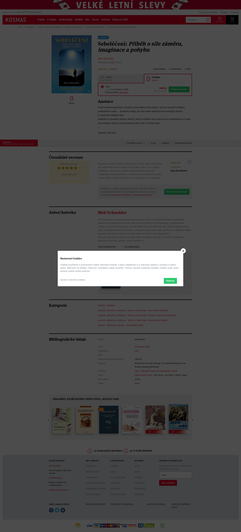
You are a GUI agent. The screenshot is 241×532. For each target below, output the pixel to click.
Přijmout (170, 280)
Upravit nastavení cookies (72, 279)
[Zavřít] (183, 250)
